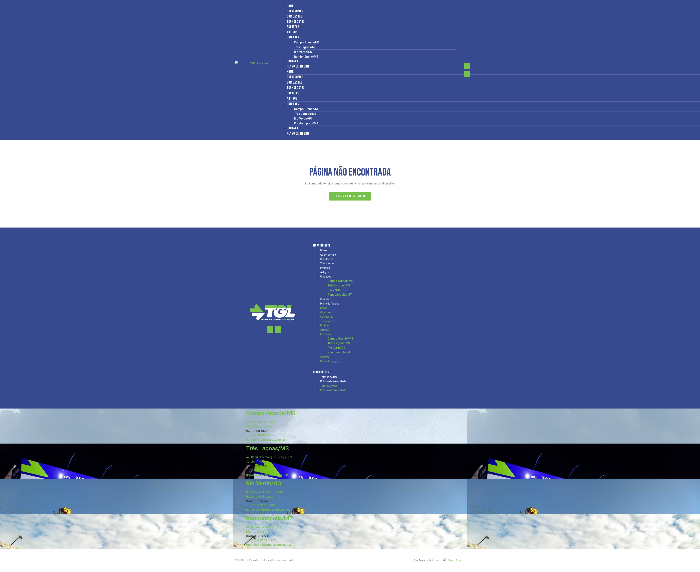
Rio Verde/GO (303, 52)
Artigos (292, 32)
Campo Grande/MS (307, 42)
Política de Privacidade (333, 381)
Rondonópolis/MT (306, 56)
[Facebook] (467, 66)
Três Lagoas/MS (305, 47)
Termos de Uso (329, 376)
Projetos (293, 27)
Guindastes (294, 16)
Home (290, 6)
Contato (292, 61)
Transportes (296, 22)
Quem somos (295, 11)
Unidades (293, 37)
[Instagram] (467, 74)
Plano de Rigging (298, 66)
